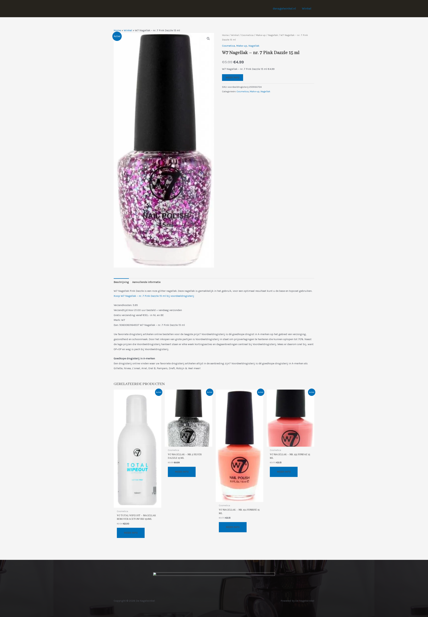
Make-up (261, 35)
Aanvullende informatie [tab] (146, 282)
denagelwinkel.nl (284, 8)
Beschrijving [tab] (121, 282)
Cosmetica (247, 35)
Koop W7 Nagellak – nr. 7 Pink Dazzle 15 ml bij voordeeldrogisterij (154, 295)
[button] (208, 39)
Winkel (306, 8)
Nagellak (273, 35)
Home (117, 30)
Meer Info (232, 77)
